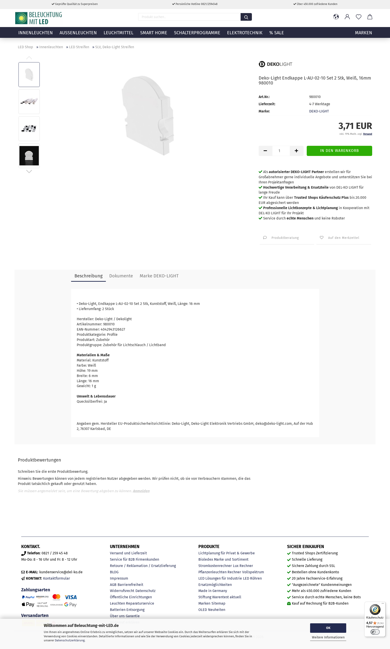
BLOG (114, 572)
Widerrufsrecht (122, 591)
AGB (113, 585)
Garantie (133, 616)
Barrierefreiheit (130, 585)
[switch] (375, 632)
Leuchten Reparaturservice (132, 603)
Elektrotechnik (244, 32)
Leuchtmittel (118, 32)
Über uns (117, 616)
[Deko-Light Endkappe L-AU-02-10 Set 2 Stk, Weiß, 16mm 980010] (148, 115)
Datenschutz (145, 591)
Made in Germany (212, 591)
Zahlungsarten (35, 589)
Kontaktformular (56, 578)
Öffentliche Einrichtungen (131, 597)
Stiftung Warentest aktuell (219, 597)
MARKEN (363, 32)
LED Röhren (252, 578)
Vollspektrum (253, 572)
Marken (204, 603)
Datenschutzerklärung (70, 640)
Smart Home (153, 32)
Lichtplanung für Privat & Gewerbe (226, 553)
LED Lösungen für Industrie (220, 578)
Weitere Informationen (328, 637)
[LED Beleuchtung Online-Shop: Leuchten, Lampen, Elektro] (39, 18)
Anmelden (141, 491)
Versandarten (35, 615)
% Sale (276, 32)
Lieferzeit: (267, 104)
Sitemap (218, 603)
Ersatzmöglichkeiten (215, 585)
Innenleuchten (35, 32)
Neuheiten (216, 610)
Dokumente (121, 276)
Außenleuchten (78, 32)
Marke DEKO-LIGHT (159, 276)
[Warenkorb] (370, 17)
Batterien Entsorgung (127, 610)
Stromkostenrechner (215, 566)
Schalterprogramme (197, 32)
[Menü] (382, 604)
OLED (202, 610)
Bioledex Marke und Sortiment (223, 559)
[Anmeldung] (347, 17)
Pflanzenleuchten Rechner (219, 572)
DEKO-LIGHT (319, 111)
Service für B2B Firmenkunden (134, 559)
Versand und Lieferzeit (128, 553)
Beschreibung (88, 276)
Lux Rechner (243, 566)
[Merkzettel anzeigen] (358, 17)
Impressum (119, 578)
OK (328, 628)
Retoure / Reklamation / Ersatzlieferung (143, 566)
